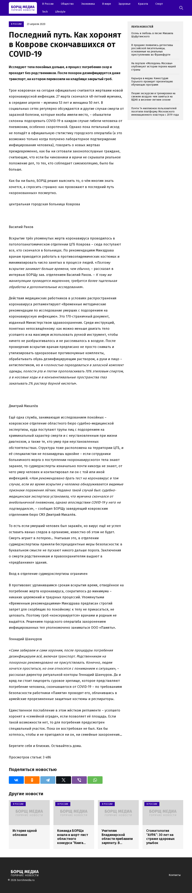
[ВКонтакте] (16, 780)
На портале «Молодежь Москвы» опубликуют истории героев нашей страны (153, 66)
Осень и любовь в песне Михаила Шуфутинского (152, 35)
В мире (106, 3)
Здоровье (124, 3)
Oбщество (67, 3)
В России (47, 3)
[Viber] (79, 780)
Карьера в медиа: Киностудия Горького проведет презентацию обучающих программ (152, 81)
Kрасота (143, 3)
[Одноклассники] (32, 780)
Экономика (88, 3)
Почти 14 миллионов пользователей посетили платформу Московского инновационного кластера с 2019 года (155, 111)
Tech (45, 11)
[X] (63, 780)
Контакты (175, 875)
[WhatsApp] (95, 780)
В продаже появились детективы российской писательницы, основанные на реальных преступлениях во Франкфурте (152, 50)
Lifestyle (60, 11)
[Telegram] (47, 780)
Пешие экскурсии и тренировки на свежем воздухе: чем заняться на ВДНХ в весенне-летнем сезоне (153, 96)
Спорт (159, 3)
